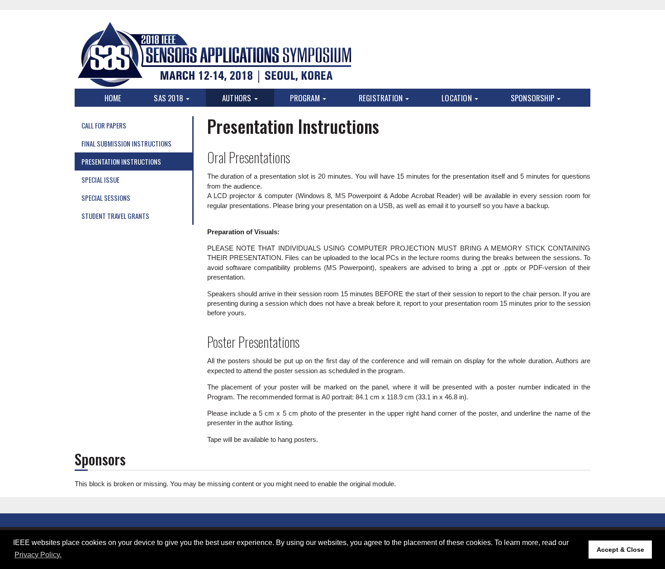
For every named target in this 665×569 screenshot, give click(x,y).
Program (306, 98)
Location (458, 98)
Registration (382, 98)
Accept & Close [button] (620, 549)
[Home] (214, 54)
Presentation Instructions (121, 161)
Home (113, 98)
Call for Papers (103, 125)
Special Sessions (105, 198)
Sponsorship (533, 98)
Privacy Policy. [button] (38, 555)
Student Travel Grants (115, 216)
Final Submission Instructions (126, 143)
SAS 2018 (169, 98)
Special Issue (100, 180)
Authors (237, 98)
